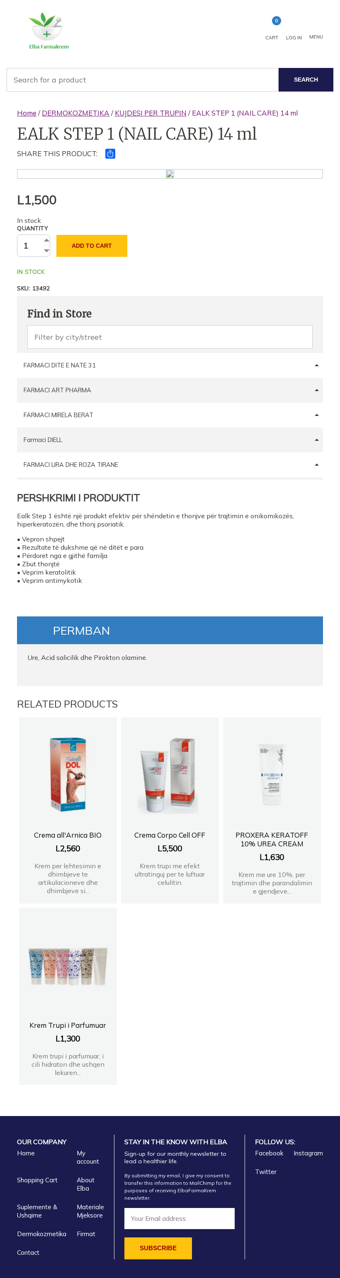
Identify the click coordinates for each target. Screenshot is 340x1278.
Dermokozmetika (41, 1234)
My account (88, 1157)
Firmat (86, 1234)
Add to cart (92, 245)
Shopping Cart (37, 1180)
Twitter (266, 1172)
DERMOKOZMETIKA (75, 113)
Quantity (32, 228)
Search (306, 79)
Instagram (308, 1153)
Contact (28, 1252)
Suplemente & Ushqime (37, 1211)
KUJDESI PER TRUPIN (151, 113)
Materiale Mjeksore (90, 1211)
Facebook (269, 1153)
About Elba (86, 1184)
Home (26, 113)
